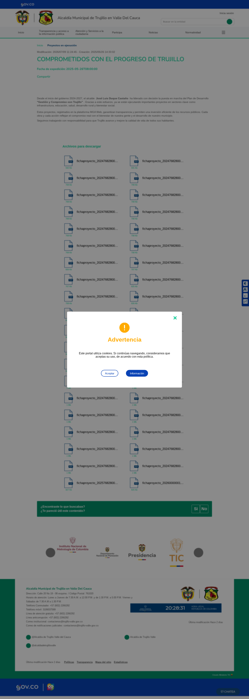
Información (137, 373)
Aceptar (109, 373)
